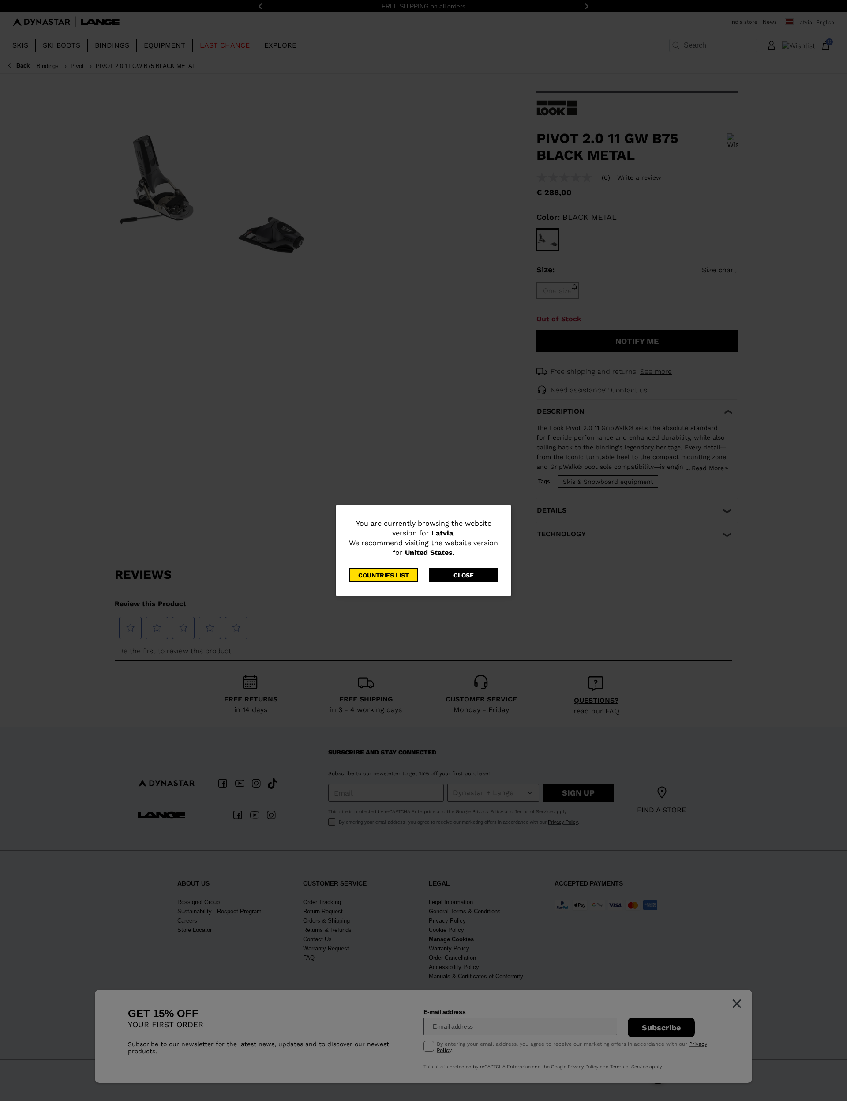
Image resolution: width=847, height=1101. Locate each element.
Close (463, 575)
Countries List (383, 575)
